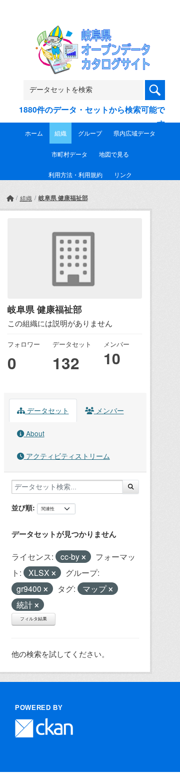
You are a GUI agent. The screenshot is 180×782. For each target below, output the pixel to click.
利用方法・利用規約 (75, 174)
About (34, 433)
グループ (90, 133)
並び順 (22, 507)
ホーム (34, 133)
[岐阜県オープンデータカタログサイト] (90, 32)
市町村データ (70, 154)
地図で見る (114, 154)
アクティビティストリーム (67, 456)
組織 (60, 133)
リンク (123, 174)
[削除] (84, 557)
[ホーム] (10, 198)
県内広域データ (135, 133)
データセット (47, 410)
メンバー (109, 410)
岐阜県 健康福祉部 (63, 197)
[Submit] (130, 487)
